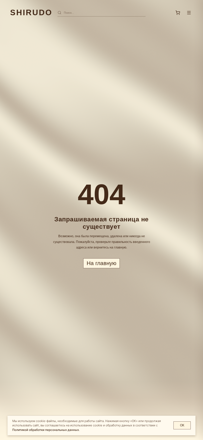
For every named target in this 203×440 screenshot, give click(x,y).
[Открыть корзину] (178, 13)
